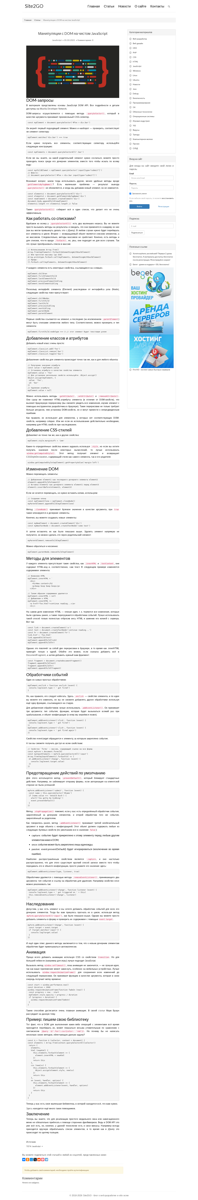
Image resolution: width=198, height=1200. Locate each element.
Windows (137, 71)
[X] (35, 1159)
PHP (135, 52)
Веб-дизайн (138, 43)
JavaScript (57, 40)
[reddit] (39, 1159)
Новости (124, 6)
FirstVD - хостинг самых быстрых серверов (151, 369)
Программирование (141, 103)
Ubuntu (136, 80)
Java (134, 89)
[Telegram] (46, 1159)
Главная (94, 6)
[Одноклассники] (27, 1159)
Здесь (29, 1108)
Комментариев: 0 (85, 40)
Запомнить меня (139, 193)
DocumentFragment (36, 655)
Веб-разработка (140, 39)
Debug (135, 93)
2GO (34, 6)
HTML (135, 61)
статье (101, 1010)
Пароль (133, 183)
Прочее (136, 144)
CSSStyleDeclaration (36, 457)
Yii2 (134, 125)
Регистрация (163, 206)
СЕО (135, 48)
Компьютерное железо (143, 139)
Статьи (109, 6)
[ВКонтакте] (23, 1159)
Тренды (136, 134)
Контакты (157, 6)
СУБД (135, 148)
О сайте (140, 6)
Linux (135, 75)
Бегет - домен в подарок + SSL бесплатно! (151, 264)
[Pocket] (42, 1159)
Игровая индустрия (141, 121)
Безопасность (139, 98)
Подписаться (137, 232)
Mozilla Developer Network (53, 109)
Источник (31, 1142)
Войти (139, 206)
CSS (134, 57)
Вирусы (136, 130)
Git (134, 107)
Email (131, 173)
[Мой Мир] (31, 1159)
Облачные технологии (142, 112)
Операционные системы (143, 116)
